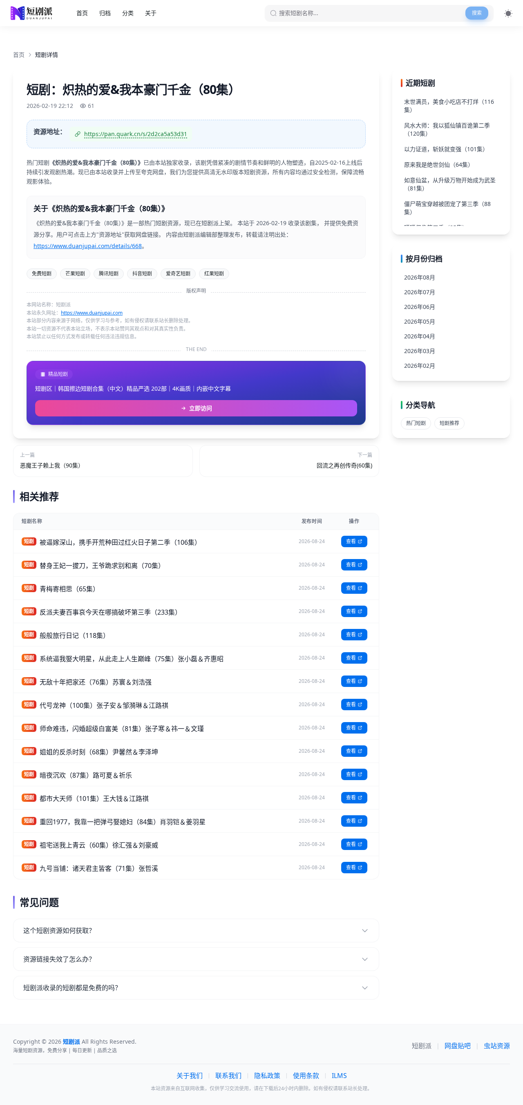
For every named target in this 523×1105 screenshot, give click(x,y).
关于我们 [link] (190, 1075)
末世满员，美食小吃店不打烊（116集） (449, 106)
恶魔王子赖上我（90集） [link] (52, 465)
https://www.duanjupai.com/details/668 (88, 246)
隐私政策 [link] (267, 1075)
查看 (351, 541)
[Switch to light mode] (508, 13)
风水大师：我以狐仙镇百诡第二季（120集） (447, 129)
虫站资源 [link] (497, 1045)
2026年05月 (419, 321)
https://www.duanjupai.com (92, 312)
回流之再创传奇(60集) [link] (344, 465)
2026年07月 (419, 292)
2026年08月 (419, 277)
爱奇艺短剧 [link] (178, 273)
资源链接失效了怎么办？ (59, 959)
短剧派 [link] (421, 1045)
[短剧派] (32, 13)
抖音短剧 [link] (142, 273)
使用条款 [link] (306, 1075)
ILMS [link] (339, 1075)
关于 (150, 13)
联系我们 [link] (228, 1075)
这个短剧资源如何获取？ (59, 930)
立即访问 (200, 408)
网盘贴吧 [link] (458, 1045)
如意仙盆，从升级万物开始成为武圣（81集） (450, 184)
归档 (105, 13)
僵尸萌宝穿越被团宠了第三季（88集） (447, 208)
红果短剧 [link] (214, 273)
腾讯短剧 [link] (108, 273)
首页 (82, 13)
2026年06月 (419, 307)
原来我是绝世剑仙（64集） (439, 164)
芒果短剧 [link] (75, 273)
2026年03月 (419, 351)
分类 (128, 13)
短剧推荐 (449, 423)
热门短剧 (416, 423)
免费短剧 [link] (41, 273)
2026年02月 (419, 365)
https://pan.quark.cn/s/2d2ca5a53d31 (135, 134)
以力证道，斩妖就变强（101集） (446, 149)
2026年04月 (419, 336)
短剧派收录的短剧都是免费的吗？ (72, 987)
